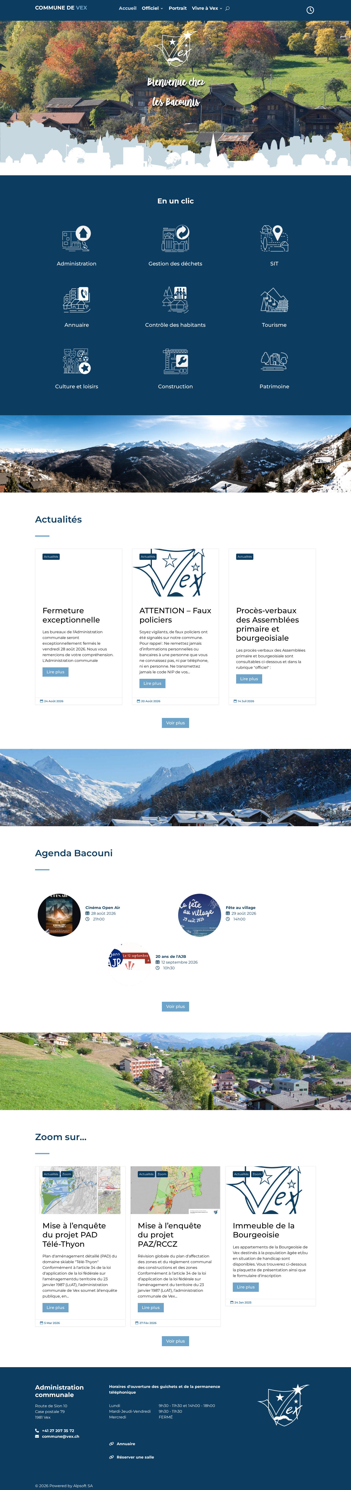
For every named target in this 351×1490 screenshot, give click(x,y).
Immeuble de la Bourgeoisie (271, 1236)
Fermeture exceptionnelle (78, 627)
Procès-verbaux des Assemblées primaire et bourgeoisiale (272, 627)
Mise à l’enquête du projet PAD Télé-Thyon (80, 1246)
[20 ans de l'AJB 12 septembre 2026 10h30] (175, 981)
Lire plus (55, 672)
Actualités (51, 556)
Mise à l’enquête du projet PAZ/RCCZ (176, 1246)
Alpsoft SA (83, 1486)
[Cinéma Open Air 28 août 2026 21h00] (105, 932)
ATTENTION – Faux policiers (175, 627)
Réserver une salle (135, 1457)
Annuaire (126, 1444)
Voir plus (175, 723)
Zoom (66, 1174)
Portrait (178, 9)
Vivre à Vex (205, 9)
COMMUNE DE (61, 8)
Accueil (128, 9)
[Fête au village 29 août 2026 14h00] (245, 932)
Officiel (150, 9)
